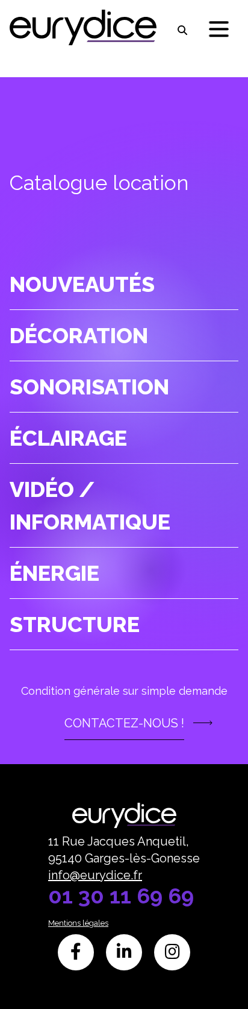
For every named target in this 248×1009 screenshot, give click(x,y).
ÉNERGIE (54, 573)
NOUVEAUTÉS (82, 284)
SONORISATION (89, 386)
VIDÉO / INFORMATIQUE (90, 505)
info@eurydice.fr (95, 875)
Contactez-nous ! (124, 723)
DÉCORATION (79, 335)
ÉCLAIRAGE (68, 438)
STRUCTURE (75, 624)
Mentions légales (78, 923)
